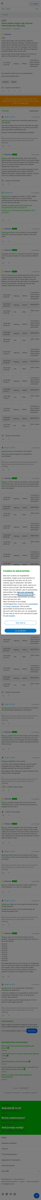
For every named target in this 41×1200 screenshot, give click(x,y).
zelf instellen (10, 616)
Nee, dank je (20, 623)
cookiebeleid (33, 604)
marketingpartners (25, 594)
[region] (20, 600)
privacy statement (12, 606)
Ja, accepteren (20, 631)
